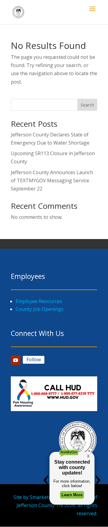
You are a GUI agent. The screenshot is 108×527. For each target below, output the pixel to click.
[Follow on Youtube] (15, 360)
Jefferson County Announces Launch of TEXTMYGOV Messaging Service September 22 (52, 180)
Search (87, 105)
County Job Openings (40, 309)
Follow (33, 359)
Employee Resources (39, 301)
